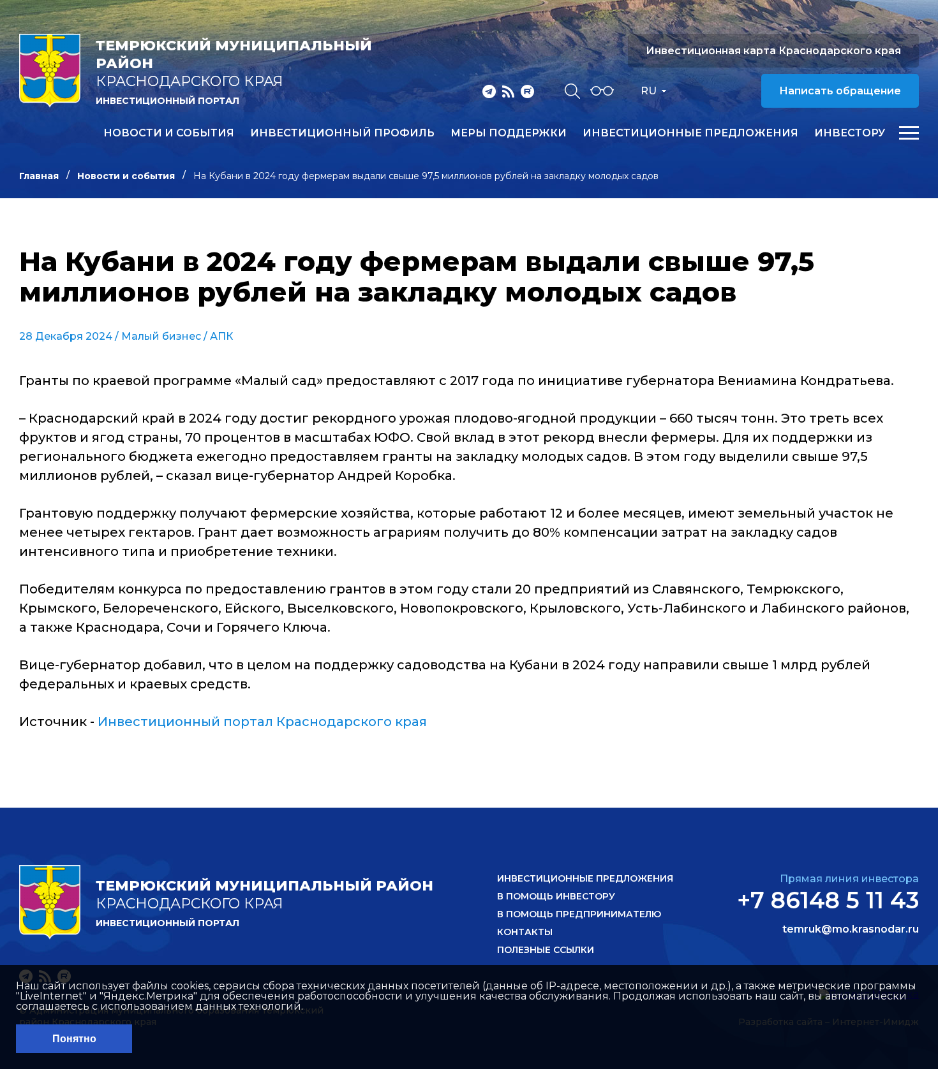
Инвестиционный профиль (342, 133)
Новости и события (168, 133)
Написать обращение (840, 91)
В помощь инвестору (556, 896)
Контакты (525, 932)
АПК (221, 336)
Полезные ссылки (545, 950)
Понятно (74, 1038)
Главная (39, 176)
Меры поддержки (508, 133)
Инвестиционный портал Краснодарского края (262, 721)
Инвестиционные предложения (690, 133)
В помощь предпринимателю (579, 914)
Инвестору (849, 133)
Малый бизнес (161, 336)
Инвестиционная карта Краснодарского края (773, 51)
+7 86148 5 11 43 (828, 900)
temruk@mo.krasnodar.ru (850, 929)
